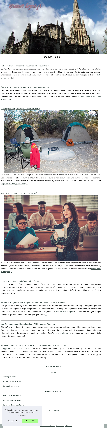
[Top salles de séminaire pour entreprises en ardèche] (51, 228)
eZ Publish (68, 426)
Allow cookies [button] (30, 421)
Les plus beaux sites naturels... (13, 419)
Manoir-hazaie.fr (45, 426)
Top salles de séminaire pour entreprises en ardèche (20, 193)
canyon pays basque (64, 312)
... (12, 78)
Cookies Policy (60, 426)
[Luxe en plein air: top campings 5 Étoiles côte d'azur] (51, 141)
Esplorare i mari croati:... (11, 386)
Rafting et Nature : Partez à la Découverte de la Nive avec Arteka (25, 66)
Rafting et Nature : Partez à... (12, 395)
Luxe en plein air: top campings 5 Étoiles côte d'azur (20, 109)
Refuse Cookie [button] (13, 421)
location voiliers (65, 333)
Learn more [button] (22, 415)
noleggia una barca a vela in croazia (15, 348)
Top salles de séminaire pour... (13, 381)
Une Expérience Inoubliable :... (13, 400)
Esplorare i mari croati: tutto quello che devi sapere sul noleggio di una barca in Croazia (33, 345)
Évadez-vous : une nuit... (11, 414)
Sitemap (52, 426)
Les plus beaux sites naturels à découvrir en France (20, 281)
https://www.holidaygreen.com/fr (13, 184)
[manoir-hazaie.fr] (53, 27)
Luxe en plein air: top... (10, 377)
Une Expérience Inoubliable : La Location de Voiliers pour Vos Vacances (28, 324)
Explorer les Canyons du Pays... (13, 405)
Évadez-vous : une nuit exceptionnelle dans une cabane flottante (25, 87)
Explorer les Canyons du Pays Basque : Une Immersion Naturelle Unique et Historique (33, 303)
